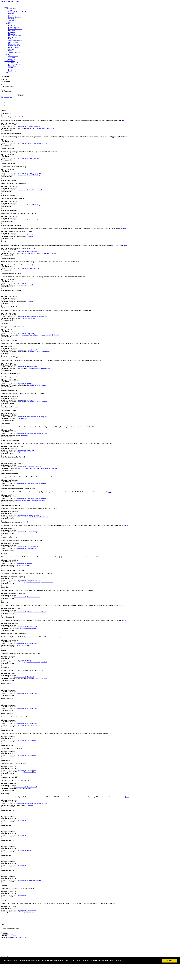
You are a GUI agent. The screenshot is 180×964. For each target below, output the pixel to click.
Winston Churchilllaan (33, 580)
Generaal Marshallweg (33, 175)
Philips (24, 318)
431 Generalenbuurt (20, 126)
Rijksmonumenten (13, 44)
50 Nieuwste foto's (13, 62)
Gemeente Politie (13, 42)
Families (18, 565)
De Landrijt (55, 335)
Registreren (11, 59)
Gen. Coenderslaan (48, 128)
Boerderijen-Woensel (33, 351)
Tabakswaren (28, 772)
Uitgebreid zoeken (6, 97)
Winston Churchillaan (47, 582)
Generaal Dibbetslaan (33, 158)
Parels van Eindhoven (14, 17)
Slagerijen (27, 628)
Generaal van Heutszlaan (34, 467)
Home (6, 7)
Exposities (11, 13)
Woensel (30, 236)
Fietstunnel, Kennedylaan (41, 517)
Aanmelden (11, 57)
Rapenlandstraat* (32, 548)
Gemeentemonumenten (15, 40)
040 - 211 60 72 (11, 935)
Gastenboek (11, 67)
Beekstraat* (30, 383)
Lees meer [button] (117, 960)
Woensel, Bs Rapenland (50, 468)
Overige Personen (21, 452)
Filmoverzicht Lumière (15, 29)
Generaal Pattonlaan (33, 268)
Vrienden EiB (12, 20)
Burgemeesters (12, 37)
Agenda (10, 15)
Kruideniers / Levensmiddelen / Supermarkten (37, 253)
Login (6, 72)
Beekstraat (44, 385)
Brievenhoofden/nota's (15, 35)
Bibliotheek (11, 30)
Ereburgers (11, 39)
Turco (34, 772)
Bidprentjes (11, 34)
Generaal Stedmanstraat (34, 880)
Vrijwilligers (12, 18)
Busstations (24, 418)
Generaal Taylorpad (32, 532)
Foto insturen (12, 71)
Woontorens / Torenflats (34, 128)
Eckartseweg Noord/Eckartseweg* (37, 483)
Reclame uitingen (13, 47)
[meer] (123, 120)
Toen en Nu (11, 49)
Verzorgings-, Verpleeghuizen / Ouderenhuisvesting (36, 335)
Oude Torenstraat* (32, 547)
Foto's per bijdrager (14, 64)
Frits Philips (31, 318)
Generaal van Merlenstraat (34, 220)
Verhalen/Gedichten (14, 52)
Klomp (54, 253)
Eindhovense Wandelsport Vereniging (33, 500)
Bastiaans (34, 628)
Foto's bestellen (12, 69)
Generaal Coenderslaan (33, 126)
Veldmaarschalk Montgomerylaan (37, 143)
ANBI (10, 22)
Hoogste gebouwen (14, 45)
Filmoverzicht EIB (13, 27)
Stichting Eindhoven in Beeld (17, 12)
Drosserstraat (30, 333)
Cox (33, 912)
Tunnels (30, 517)
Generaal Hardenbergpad (34, 190)
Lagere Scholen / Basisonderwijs (32, 468)
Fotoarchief (11, 25)
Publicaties (11, 32)
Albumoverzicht (13, 56)
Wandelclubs (17, 500)
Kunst (10, 51)
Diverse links (12, 66)
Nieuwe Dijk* (31, 450)
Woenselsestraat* (32, 251)
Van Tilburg (25, 565)
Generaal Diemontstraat (34, 173)
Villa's (29, 912)
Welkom (10, 10)
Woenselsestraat (45, 351)
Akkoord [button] (169, 960)
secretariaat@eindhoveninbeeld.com (16, 937)
